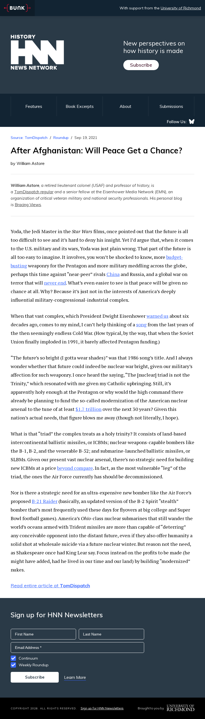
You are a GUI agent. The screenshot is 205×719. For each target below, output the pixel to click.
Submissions (171, 106)
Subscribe (141, 65)
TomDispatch (27, 191)
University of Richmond (181, 8)
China (113, 274)
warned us (157, 316)
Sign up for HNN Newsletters (102, 708)
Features (33, 106)
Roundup (61, 137)
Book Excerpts (80, 106)
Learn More (75, 677)
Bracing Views (28, 204)
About (125, 106)
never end (55, 282)
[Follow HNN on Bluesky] (191, 121)
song (141, 324)
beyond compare (75, 468)
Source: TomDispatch (29, 137)
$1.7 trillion (88, 409)
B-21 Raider (44, 501)
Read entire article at (50, 585)
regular (46, 191)
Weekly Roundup (34, 665)
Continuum (28, 658)
